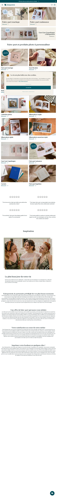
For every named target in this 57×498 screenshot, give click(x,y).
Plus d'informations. (23, 81)
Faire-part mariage (7, 68)
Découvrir (3, 69)
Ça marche (28, 87)
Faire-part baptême (35, 184)
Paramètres (28, 84)
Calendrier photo (6, 114)
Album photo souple (35, 114)
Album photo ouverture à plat (38, 137)
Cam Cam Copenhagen (8, 161)
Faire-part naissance (35, 161)
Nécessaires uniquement (28, 91)
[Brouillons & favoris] (52, 5)
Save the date (33, 68)
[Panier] (54, 5)
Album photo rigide (7, 137)
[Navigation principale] (2, 5)
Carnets (3, 184)
